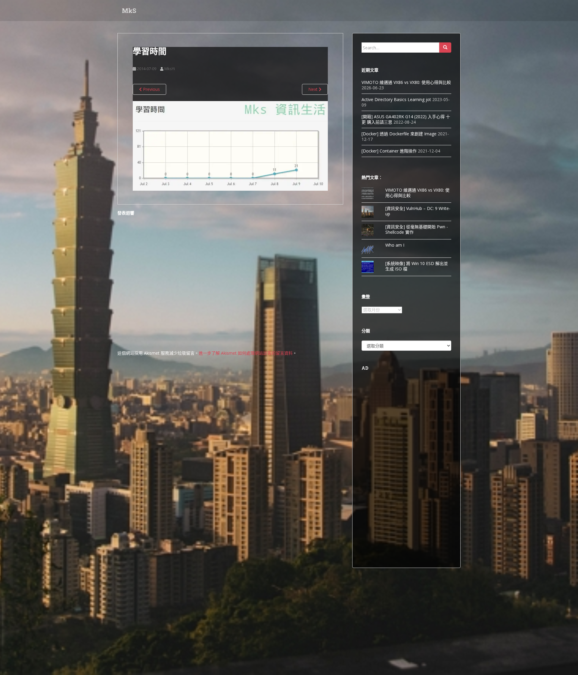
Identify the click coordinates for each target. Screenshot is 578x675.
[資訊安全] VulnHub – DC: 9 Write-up (417, 211)
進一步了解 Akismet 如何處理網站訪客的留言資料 (246, 353)
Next (313, 89)
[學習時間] (230, 145)
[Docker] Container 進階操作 (389, 151)
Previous (151, 89)
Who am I (394, 245)
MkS (129, 10)
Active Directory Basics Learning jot (396, 99)
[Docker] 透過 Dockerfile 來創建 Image (399, 134)
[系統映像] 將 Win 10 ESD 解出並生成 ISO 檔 (416, 266)
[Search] (445, 47)
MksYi (169, 68)
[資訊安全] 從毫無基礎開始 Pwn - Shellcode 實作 (416, 229)
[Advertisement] (406, 468)
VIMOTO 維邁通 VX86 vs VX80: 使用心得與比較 (406, 82)
